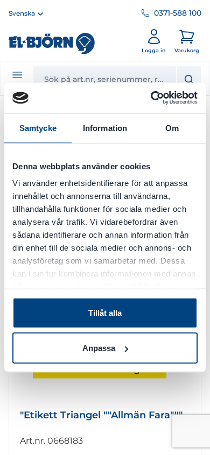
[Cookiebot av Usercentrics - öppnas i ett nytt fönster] (151, 98)
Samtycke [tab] (38, 127)
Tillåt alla (105, 312)
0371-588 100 (177, 13)
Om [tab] (172, 127)
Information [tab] (105, 127)
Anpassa (98, 348)
